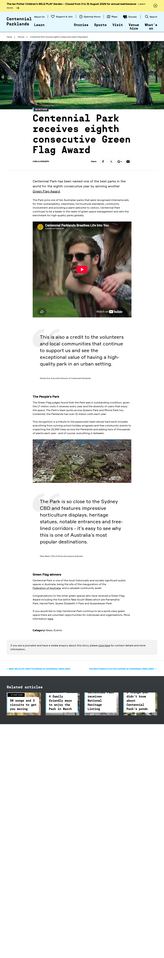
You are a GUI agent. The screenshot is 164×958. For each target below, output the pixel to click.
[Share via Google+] (119, 161)
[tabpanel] (82, 357)
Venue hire (134, 26)
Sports (100, 25)
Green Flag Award (46, 191)
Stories (81, 25)
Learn (39, 25)
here (50, 618)
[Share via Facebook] (103, 161)
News (49, 630)
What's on (151, 26)
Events (58, 630)
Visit (117, 25)
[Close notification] (155, 6)
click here (104, 645)
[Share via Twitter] (111, 161)
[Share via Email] (128, 161)
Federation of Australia (47, 588)
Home (9, 37)
